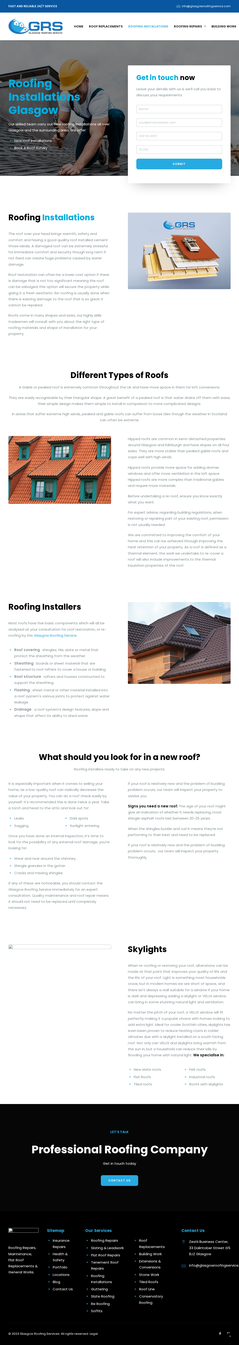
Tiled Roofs (148, 1281)
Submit (179, 164)
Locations (61, 1274)
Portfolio (60, 1267)
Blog (56, 1281)
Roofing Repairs (188, 26)
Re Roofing (100, 1303)
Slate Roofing (102, 1296)
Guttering (99, 1289)
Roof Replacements (106, 26)
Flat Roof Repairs (105, 1255)
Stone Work (149, 1274)
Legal (94, 1334)
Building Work (223, 26)
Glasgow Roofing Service (55, 635)
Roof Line (147, 1289)
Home (78, 26)
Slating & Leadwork (107, 1247)
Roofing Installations (148, 26)
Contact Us (119, 1180)
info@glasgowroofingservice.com (206, 6)
